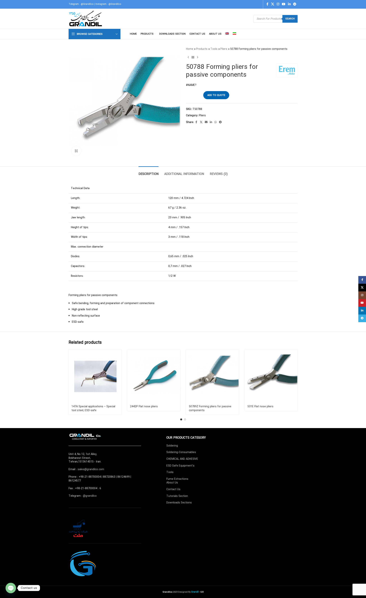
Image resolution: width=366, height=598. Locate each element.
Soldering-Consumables (181, 452)
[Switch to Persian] (234, 34)
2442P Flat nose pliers (144, 406)
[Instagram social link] (278, 4)
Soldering (172, 446)
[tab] (149, 172)
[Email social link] (206, 122)
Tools (213, 49)
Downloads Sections (179, 503)
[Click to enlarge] (76, 151)
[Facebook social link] (267, 4)
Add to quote (216, 95)
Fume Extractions (177, 479)
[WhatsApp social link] (215, 122)
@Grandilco (87, 4)
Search (290, 19)
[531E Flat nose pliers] (271, 376)
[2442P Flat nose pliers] (153, 376)
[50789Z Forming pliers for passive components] (212, 376)
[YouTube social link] (284, 4)
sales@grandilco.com (91, 469)
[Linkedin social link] (289, 4)
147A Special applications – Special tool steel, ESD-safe (93, 408)
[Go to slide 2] (185, 419)
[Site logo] (86, 19)
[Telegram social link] (294, 4)
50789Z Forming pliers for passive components (210, 408)
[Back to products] (193, 57)
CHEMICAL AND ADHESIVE (182, 459)
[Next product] (197, 57)
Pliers (223, 49)
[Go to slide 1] (181, 419)
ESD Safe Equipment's (180, 466)
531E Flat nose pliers (260, 406)
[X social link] (272, 4)
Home (189, 49)
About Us (172, 483)
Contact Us (173, 489)
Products (201, 49)
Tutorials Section (177, 496)
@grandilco (90, 496)
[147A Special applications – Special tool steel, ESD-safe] (95, 376)
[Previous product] (188, 57)
